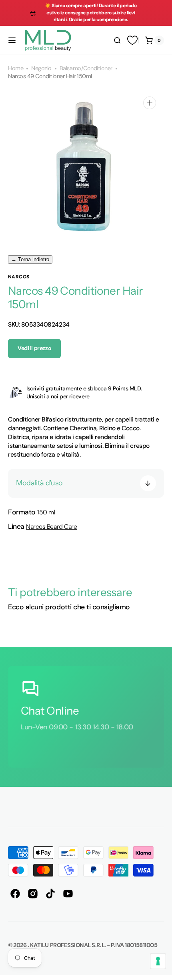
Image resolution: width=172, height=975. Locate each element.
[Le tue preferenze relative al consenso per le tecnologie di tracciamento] (158, 961)
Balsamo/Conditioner (86, 68)
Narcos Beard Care (51, 526)
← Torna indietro (30, 259)
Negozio (41, 68)
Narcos (19, 277)
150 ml (46, 512)
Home (15, 68)
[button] (12, 40)
